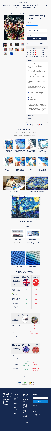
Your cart (35, 410)
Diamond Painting (36, 414)
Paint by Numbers (37, 412)
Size (27, 28)
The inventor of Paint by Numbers (26, 415)
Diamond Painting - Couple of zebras (21, 13)
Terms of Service (16, 401)
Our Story (16, 397)
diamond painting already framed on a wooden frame (33, 242)
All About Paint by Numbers (25, 401)
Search (34, 411)
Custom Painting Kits (37, 415)
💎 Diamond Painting (7, 13)
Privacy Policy (15, 404)
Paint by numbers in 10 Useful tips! (25, 411)
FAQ (14, 406)
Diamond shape (30, 33)
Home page (35, 408)
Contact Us (16, 413)
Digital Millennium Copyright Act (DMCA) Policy (16, 410)
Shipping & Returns (16, 399)
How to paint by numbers (26, 399)
